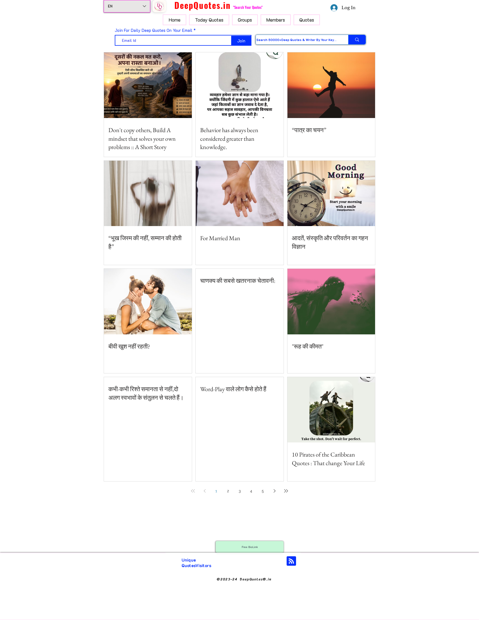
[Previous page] (205, 491)
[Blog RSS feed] (291, 561)
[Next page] (274, 491)
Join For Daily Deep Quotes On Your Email (153, 30)
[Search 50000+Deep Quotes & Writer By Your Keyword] (357, 39)
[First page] (193, 491)
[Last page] (286, 491)
